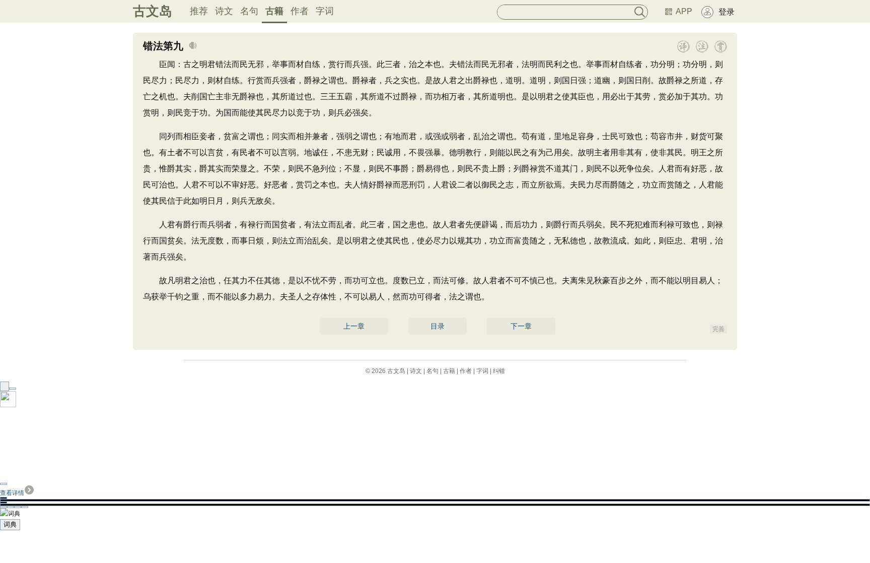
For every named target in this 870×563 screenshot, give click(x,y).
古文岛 (152, 11)
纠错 (499, 370)
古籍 (274, 11)
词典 (10, 524)
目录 (437, 326)
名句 (249, 11)
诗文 (224, 11)
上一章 (354, 326)
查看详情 (12, 492)
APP (684, 11)
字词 (325, 11)
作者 (300, 11)
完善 (718, 329)
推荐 (199, 11)
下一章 (521, 326)
